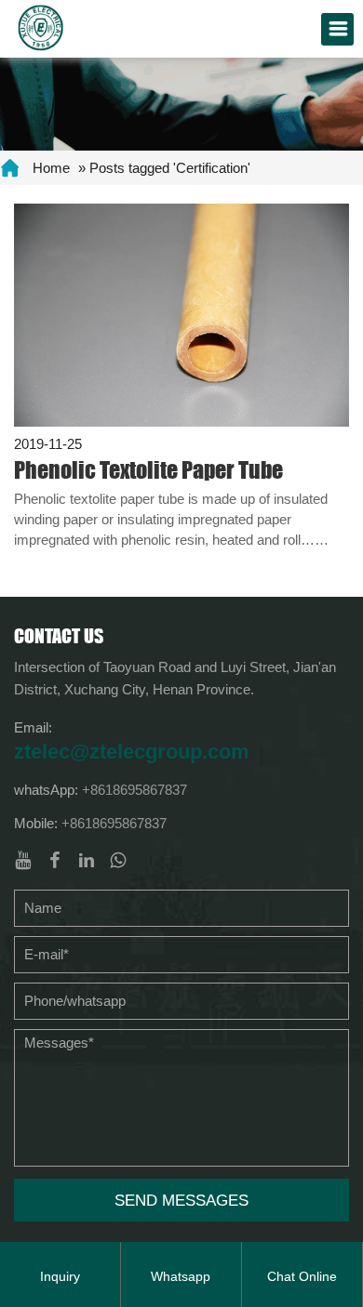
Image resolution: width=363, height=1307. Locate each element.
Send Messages (181, 1200)
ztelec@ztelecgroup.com (131, 751)
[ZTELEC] (41, 26)
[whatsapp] (118, 860)
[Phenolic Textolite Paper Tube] (181, 314)
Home (51, 168)
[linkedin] (86, 860)
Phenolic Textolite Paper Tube (148, 469)
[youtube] (23, 860)
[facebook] (55, 860)
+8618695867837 (134, 790)
